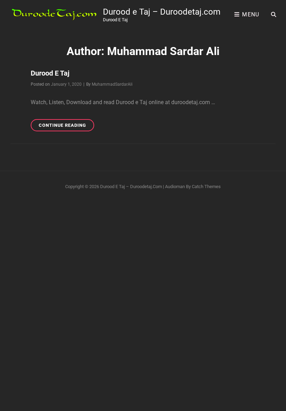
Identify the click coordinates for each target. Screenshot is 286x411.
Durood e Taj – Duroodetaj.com (161, 12)
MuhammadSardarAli (112, 84)
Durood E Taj (50, 73)
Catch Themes (206, 186)
